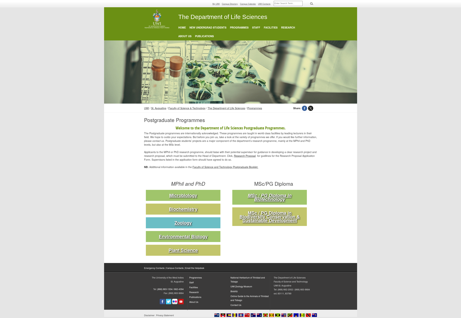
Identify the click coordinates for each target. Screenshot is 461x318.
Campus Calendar (248, 3)
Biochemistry (183, 209)
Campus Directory (230, 3)
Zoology (183, 223)
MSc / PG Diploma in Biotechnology (270, 197)
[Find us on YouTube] (181, 303)
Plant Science (183, 250)
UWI (146, 108)
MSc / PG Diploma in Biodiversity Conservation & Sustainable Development (270, 216)
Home (182, 27)
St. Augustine (158, 108)
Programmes (239, 27)
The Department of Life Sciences (226, 108)
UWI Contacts (264, 3)
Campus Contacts (174, 267)
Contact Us (235, 304)
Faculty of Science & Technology (186, 108)
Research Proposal (245, 156)
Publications (204, 36)
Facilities (271, 27)
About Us (184, 36)
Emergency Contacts (154, 267)
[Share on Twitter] (310, 108)
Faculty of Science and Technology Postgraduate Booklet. (225, 167)
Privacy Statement (165, 315)
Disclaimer (149, 315)
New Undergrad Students (207, 27)
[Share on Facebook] (304, 108)
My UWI (216, 3)
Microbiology (183, 195)
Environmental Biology (183, 236)
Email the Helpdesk (194, 267)
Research (288, 27)
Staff (256, 27)
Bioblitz (234, 291)
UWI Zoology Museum (241, 286)
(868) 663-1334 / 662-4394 (170, 289)
